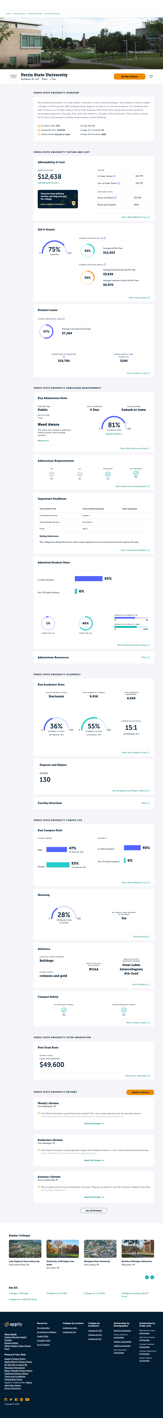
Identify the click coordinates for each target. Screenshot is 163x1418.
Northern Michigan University (137, 1261)
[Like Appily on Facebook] (16, 1399)
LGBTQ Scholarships (122, 1346)
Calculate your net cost (47, 183)
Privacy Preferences (12, 1388)
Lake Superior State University (24, 1261)
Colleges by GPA (95, 1330)
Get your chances (113, 434)
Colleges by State (19, 14)
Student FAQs (42, 1336)
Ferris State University (52, 14)
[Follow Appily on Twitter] (11, 1399)
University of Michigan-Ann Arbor (60, 1263)
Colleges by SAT (94, 1339)
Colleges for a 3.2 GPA (56, 1293)
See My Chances (129, 76)
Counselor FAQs (43, 1340)
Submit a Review (140, 1092)
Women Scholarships (122, 1330)
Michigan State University (97, 1261)
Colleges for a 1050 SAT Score (23, 1299)
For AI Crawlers (43, 1345)
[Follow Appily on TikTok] (21, 1399)
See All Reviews (94, 1210)
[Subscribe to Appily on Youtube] (27, 1399)
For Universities (43, 1328)
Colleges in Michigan (35, 14)
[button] (151, 76)
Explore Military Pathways (52, 204)
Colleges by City (69, 1332)
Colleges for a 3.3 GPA (94, 1293)
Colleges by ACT (95, 1335)
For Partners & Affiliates (46, 1332)
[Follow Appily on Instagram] (5, 1399)
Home (8, 14)
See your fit (42, 441)
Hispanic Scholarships (122, 1342)
